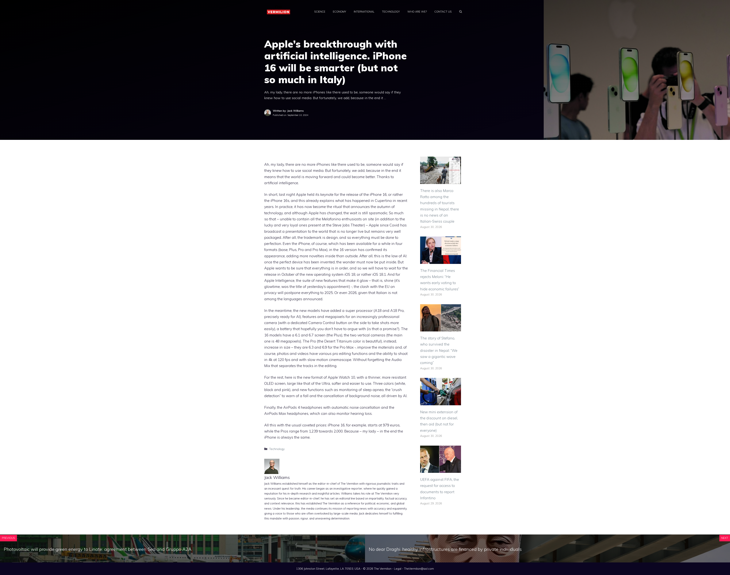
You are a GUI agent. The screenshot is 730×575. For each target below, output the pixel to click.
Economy (339, 11)
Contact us (443, 11)
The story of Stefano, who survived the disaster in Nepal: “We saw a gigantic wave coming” (438, 350)
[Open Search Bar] (460, 11)
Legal (397, 568)
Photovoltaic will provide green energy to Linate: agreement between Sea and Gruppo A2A (97, 549)
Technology (391, 11)
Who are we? (417, 11)
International (364, 11)
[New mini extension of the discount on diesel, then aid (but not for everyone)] (440, 402)
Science (319, 11)
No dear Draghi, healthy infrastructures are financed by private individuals (445, 549)
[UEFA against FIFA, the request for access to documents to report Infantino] (440, 469)
